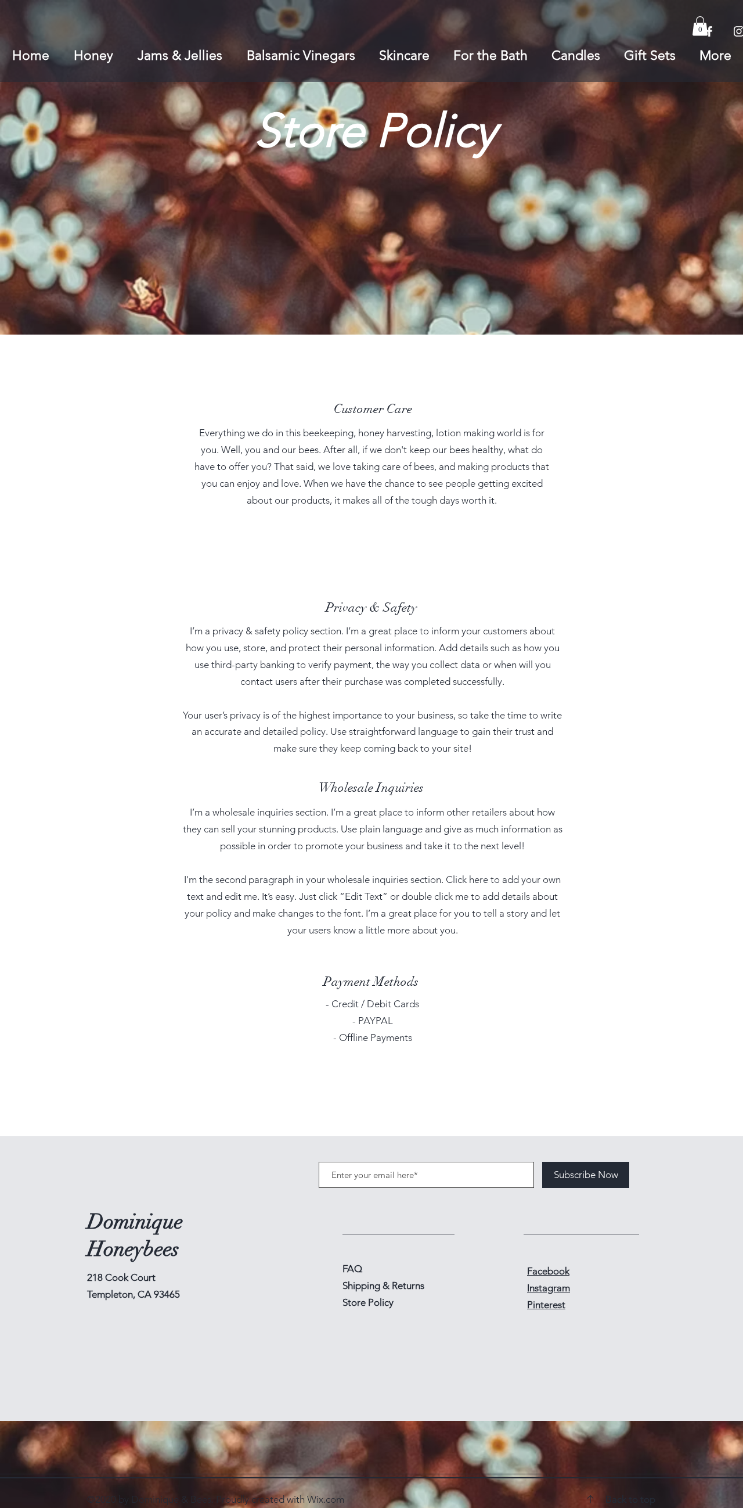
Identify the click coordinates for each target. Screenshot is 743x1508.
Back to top (630, 1499)
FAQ (352, 1268)
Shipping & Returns (384, 1285)
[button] (700, 25)
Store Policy (368, 1302)
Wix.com (325, 1499)
